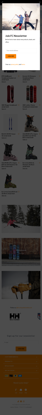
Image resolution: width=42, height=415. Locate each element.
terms (23, 64)
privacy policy (15, 64)
